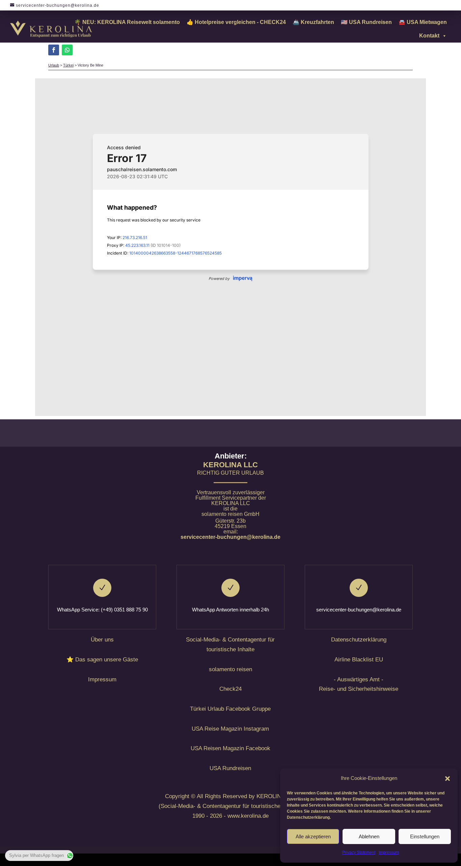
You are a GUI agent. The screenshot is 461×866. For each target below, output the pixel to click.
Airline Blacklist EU (358, 659)
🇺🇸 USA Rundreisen (366, 22)
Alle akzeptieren (313, 836)
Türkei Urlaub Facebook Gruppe (230, 709)
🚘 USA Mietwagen (423, 22)
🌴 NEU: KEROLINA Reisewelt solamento (127, 22)
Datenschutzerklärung (358, 639)
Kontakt (429, 35)
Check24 (230, 689)
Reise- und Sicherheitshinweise (358, 689)
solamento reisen (230, 669)
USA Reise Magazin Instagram (230, 729)
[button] (447, 778)
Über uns (102, 639)
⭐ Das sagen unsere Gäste (102, 659)
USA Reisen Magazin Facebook (230, 748)
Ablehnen (369, 836)
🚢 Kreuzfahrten (313, 22)
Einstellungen (424, 836)
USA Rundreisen (230, 768)
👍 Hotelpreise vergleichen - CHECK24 (236, 22)
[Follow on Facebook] (53, 50)
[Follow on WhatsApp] (67, 50)
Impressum (389, 852)
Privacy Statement (358, 852)
